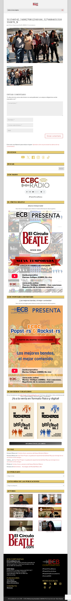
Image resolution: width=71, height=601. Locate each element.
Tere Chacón (10, 580)
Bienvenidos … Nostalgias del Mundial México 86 (27, 467)
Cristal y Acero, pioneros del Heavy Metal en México (33, 453)
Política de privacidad (33, 599)
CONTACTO (43, 599)
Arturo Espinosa (13, 25)
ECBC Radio (10, 569)
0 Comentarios (31, 25)
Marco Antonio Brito (13, 583)
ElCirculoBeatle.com (13, 561)
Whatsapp (10, 588)
